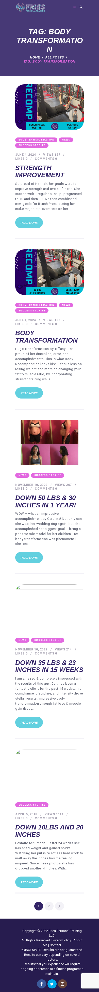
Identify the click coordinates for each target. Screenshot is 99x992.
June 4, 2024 (25, 154)
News (66, 139)
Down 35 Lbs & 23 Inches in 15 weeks (49, 666)
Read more (29, 222)
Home (35, 57)
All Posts (54, 57)
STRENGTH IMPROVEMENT (39, 171)
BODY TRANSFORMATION (37, 139)
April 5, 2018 (26, 814)
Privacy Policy (61, 940)
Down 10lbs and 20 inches (49, 831)
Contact (55, 945)
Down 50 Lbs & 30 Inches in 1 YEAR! (45, 501)
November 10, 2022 (31, 485)
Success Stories (32, 145)
